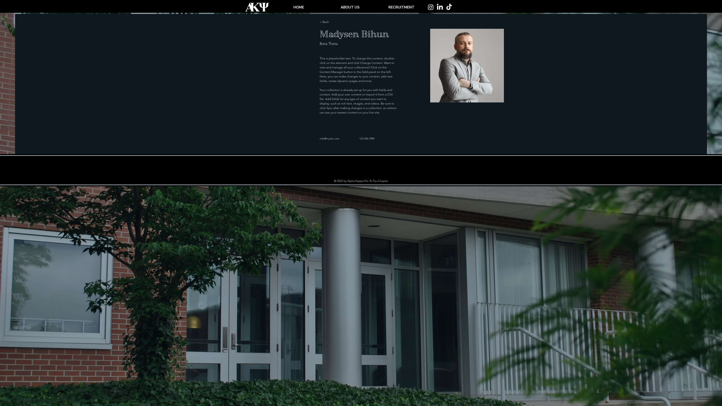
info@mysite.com (329, 138)
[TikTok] (449, 7)
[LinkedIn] (440, 7)
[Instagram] (430, 7)
